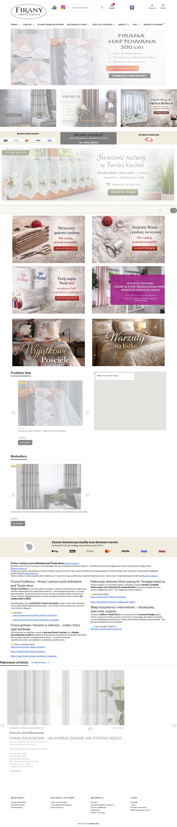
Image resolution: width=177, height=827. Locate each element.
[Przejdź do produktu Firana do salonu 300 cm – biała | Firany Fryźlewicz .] (50, 403)
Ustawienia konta (18, 805)
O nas (132, 805)
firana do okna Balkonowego (26, 728)
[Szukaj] (102, 7)
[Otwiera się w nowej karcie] (132, 7)
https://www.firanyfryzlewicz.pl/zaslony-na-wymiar (35, 619)
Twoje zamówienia (18, 802)
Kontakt (94, 802)
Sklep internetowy (88, 824)
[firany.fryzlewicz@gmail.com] (53, 10)
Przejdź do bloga (38, 662)
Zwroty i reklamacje (98, 807)
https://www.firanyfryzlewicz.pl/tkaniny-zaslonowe (34, 656)
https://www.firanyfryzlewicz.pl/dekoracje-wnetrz (113, 602)
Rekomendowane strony (140, 810)
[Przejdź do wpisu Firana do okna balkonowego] (65, 697)
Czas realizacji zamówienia (61, 805)
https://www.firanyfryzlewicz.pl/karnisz (108, 596)
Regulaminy (95, 810)
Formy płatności (57, 807)
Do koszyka (25, 442)
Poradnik (134, 802)
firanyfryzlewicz (71, 563)
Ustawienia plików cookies (101, 805)
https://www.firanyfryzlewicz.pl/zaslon (28, 651)
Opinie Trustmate (98, 812)
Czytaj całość (15, 770)
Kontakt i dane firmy (138, 807)
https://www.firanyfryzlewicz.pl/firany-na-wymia (34, 615)
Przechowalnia (16, 807)
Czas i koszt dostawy (59, 802)
